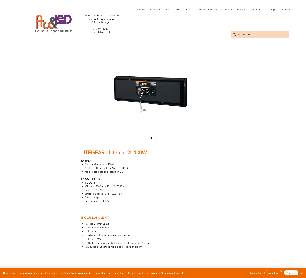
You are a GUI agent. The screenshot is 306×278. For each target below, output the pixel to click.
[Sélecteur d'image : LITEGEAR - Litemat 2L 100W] (154, 138)
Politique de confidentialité (171, 272)
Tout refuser (273, 272)
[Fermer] (302, 272)
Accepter (291, 272)
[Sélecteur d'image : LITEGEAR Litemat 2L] (151, 138)
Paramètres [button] (256, 272)
